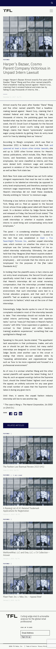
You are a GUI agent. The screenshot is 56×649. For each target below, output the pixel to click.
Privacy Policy (42, 646)
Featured (6, 60)
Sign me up (26, 637)
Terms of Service (31, 646)
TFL (20, 97)
